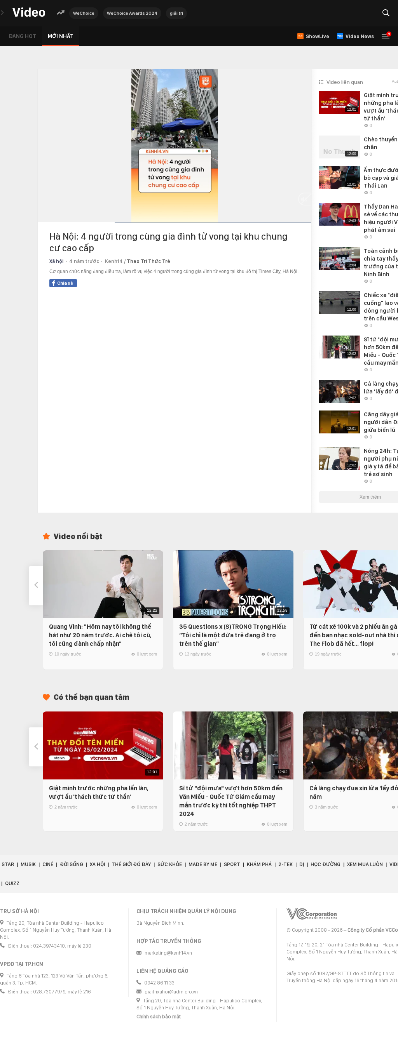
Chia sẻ (65, 283)
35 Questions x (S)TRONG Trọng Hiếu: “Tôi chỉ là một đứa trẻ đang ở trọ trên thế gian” (232, 635)
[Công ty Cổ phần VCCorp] (311, 914)
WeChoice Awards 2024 (132, 13)
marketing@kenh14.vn (168, 953)
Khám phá (259, 864)
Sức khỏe (169, 864)
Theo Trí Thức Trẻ (148, 261)
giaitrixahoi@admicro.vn (171, 992)
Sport (232, 864)
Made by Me (203, 864)
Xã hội (56, 261)
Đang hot (22, 36)
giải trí (176, 13)
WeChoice (83, 13)
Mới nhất (60, 36)
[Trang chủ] (28, 12)
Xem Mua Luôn (365, 864)
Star (8, 864)
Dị (301, 864)
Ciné (47, 864)
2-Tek (285, 864)
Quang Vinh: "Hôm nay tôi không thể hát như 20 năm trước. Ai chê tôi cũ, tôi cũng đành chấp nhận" (100, 635)
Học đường (325, 864)
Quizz (12, 883)
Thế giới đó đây (131, 864)
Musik (28, 864)
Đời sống (71, 864)
